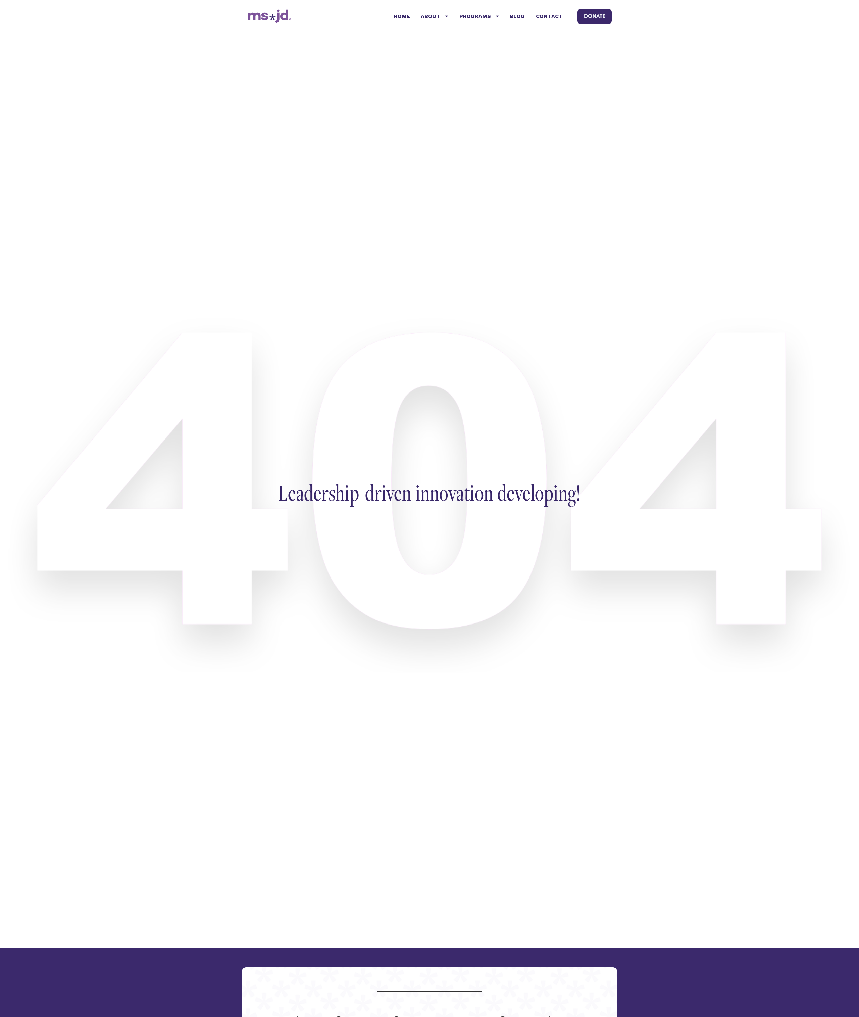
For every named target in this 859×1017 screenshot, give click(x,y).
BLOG (517, 16)
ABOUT (430, 16)
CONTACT (549, 16)
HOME (402, 16)
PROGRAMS (475, 16)
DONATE (594, 16)
